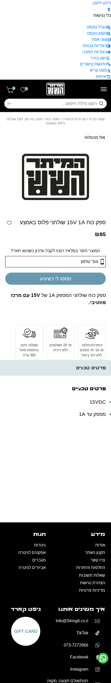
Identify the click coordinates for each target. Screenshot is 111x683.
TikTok (82, 633)
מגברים (39, 560)
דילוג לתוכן (102, 3)
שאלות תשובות (92, 575)
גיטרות (40, 545)
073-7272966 (76, 645)
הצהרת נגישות (92, 583)
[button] (109, 9)
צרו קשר (98, 560)
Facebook (79, 657)
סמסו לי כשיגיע (55, 278)
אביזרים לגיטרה (74, 119)
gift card (25, 631)
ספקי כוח (52, 119)
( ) (13, 88)
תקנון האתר (95, 552)
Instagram (79, 669)
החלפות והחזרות (90, 567)
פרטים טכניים (91, 368)
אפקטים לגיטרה (32, 552)
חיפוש (9, 103)
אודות (100, 545)
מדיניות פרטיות (92, 590)
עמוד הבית (97, 119)
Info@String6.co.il (72, 621)
